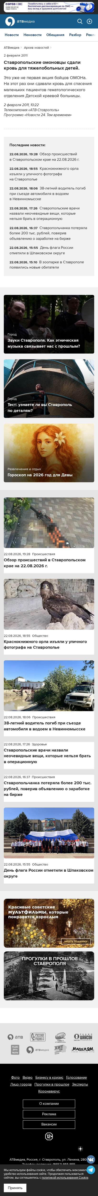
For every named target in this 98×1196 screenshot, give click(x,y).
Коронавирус (49, 1091)
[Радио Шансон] (83, 1037)
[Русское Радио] (37, 1037)
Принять (15, 1188)
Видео (28, 1077)
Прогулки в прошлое (51, 1084)
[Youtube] (59, 1148)
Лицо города (21, 1084)
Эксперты (80, 1084)
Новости (12, 35)
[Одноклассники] (38, 1148)
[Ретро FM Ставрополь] (60, 1037)
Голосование (76, 1077)
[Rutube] (70, 1148)
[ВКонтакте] (17, 1148)
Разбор (75, 35)
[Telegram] (28, 1148)
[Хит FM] (60, 1049)
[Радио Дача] (15, 1049)
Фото (15, 1077)
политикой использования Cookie (65, 1178)
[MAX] (49, 1148)
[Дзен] (80, 1148)
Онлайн (89, 21)
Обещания (55, 35)
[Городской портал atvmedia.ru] (37, 1049)
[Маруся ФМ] (83, 1049)
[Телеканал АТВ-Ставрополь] (15, 1037)
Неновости (33, 35)
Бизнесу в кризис (49, 1077)
